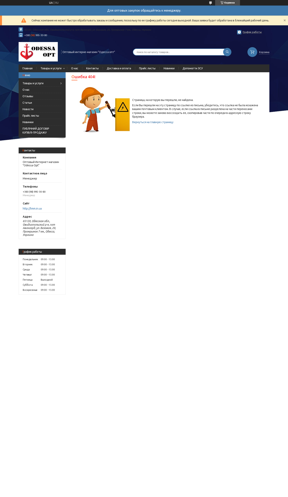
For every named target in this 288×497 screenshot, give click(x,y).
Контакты (92, 68)
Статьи (27, 102)
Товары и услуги (51, 68)
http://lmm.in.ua (32, 208)
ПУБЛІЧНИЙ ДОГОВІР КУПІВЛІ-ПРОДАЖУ (36, 130)
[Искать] (227, 52)
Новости (28, 109)
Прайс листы (147, 68)
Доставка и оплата (119, 68)
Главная (28, 68)
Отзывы (28, 96)
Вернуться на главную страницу (152, 122)
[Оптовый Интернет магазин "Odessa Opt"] (38, 51)
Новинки (169, 68)
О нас (74, 68)
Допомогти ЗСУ (193, 68)
